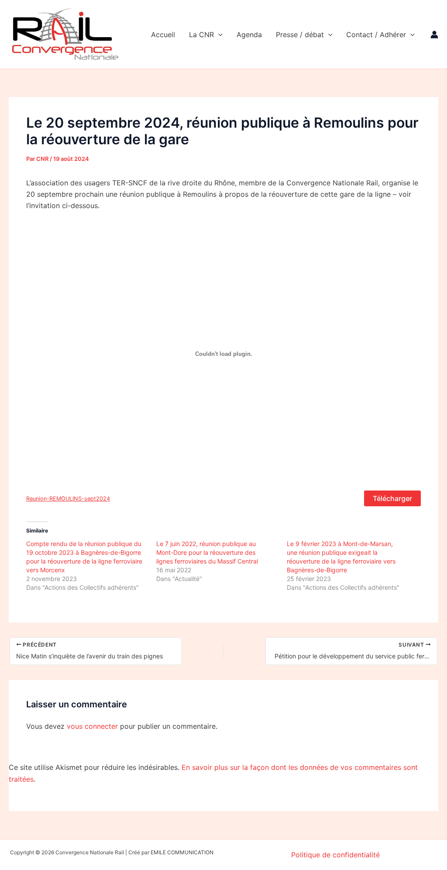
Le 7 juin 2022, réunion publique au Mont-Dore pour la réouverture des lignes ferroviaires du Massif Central (207, 552)
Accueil (163, 34)
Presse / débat (300, 34)
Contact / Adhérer (376, 34)
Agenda (249, 34)
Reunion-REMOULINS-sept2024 (68, 498)
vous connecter (92, 726)
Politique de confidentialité (335, 854)
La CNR (201, 34)
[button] (218, 34)
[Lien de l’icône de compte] (434, 34)
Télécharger (392, 498)
